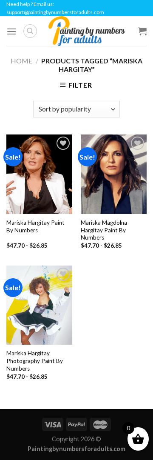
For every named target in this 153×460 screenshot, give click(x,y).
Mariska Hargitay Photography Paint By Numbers (34, 360)
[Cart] (142, 31)
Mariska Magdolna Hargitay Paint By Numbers (104, 230)
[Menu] (11, 31)
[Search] (30, 31)
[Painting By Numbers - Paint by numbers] (86, 31)
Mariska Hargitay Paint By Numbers (35, 226)
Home (21, 61)
